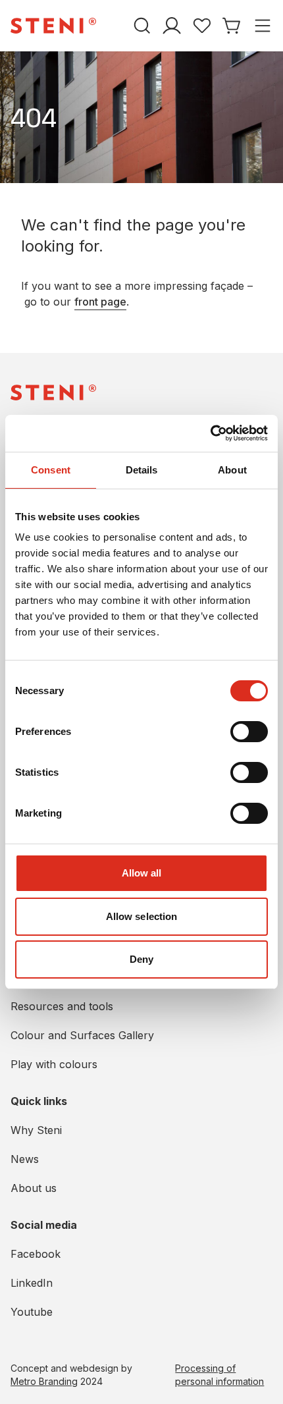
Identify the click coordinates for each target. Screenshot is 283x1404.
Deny (141, 959)
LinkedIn (32, 1282)
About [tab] (232, 469)
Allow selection (142, 916)
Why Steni (36, 1130)
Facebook (36, 1253)
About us (34, 1188)
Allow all (142, 872)
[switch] (249, 731)
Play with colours (54, 1064)
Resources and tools (62, 1006)
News (25, 1159)
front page (100, 301)
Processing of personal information (219, 1375)
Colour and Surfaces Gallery (82, 1035)
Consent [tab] (50, 469)
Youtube (32, 1311)
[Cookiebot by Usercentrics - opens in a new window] (210, 433)
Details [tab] (142, 469)
